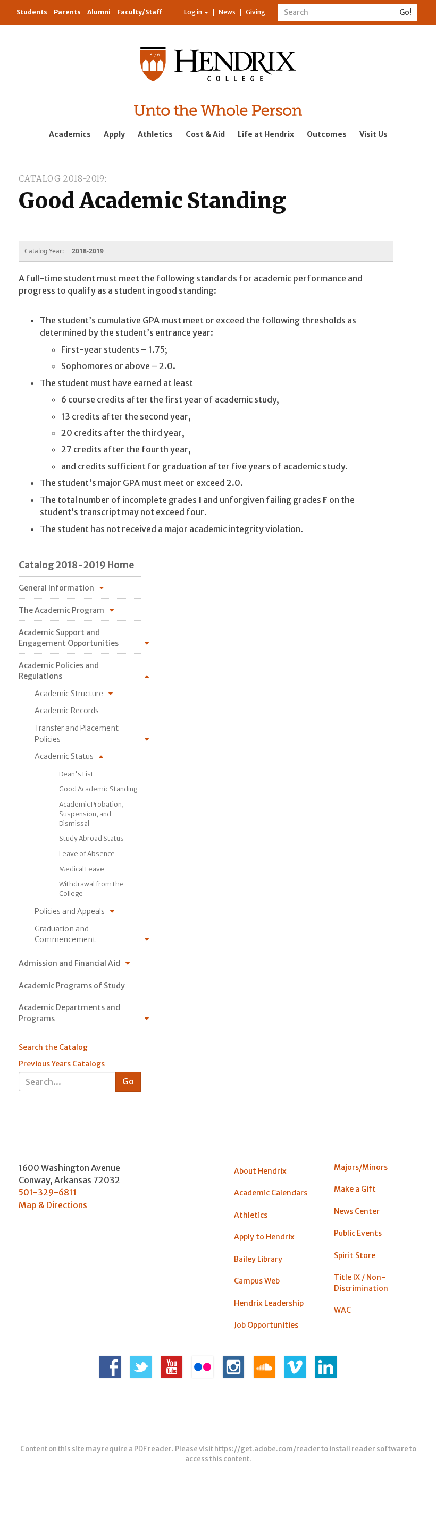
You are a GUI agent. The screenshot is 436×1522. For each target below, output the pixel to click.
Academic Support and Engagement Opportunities (69, 638)
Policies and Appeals (70, 911)
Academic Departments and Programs (69, 1013)
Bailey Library (258, 1259)
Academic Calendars (270, 1193)
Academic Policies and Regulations (59, 671)
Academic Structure (69, 693)
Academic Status (64, 756)
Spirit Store (354, 1255)
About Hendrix (260, 1171)
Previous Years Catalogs (62, 1063)
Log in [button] (193, 12)
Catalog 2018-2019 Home (76, 565)
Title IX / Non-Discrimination (361, 1282)
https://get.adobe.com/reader (267, 1448)
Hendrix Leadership (269, 1303)
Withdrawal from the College (91, 888)
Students (31, 12)
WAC (342, 1310)
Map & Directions (53, 1205)
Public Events (358, 1233)
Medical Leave (81, 869)
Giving (255, 12)
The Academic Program (61, 610)
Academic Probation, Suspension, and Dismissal (91, 813)
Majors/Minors (361, 1167)
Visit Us (373, 134)
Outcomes (327, 134)
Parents (67, 12)
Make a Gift (355, 1189)
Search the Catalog (53, 1047)
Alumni (99, 12)
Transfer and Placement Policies (77, 733)
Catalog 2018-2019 (62, 179)
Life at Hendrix (266, 134)
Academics (70, 134)
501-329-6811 (48, 1192)
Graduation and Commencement (65, 934)
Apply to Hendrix (264, 1237)
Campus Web (257, 1281)
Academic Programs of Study (72, 985)
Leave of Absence (87, 854)
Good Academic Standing (98, 789)
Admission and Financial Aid (69, 963)
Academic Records (67, 710)
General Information (56, 588)
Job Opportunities (266, 1325)
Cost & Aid (205, 134)
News (227, 12)
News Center (357, 1211)
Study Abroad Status (91, 838)
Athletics (155, 134)
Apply (114, 134)
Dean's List (76, 774)
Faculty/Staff (139, 12)
